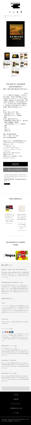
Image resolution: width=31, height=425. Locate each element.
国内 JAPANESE (18, 15)
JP (24, 93)
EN (27, 93)
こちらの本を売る (17, 170)
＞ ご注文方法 (15, 394)
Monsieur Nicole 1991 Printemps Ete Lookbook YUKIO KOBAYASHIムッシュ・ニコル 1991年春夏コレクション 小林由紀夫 (21, 221)
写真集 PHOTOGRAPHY (8, 15)
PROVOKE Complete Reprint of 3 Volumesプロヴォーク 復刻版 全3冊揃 (9, 218)
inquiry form (13, 177)
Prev (6, 218)
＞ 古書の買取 (15, 399)
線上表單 (8, 180)
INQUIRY (15, 164)
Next (25, 218)
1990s (5, 17)
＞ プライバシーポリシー (15, 403)
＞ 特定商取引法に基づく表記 (15, 408)
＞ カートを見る (15, 412)
